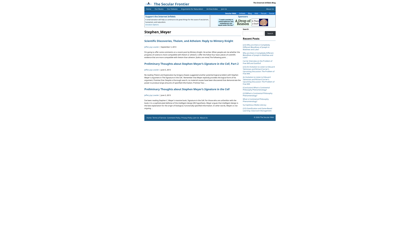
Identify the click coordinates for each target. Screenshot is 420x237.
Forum (263, 13)
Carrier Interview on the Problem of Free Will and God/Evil (257, 62)
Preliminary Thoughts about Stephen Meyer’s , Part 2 (191, 64)
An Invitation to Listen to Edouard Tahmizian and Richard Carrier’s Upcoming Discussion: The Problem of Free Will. (259, 80)
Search (246, 29)
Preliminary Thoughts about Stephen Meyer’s (186, 89)
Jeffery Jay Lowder (151, 47)
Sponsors (243, 16)
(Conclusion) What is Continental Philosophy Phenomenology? (256, 88)
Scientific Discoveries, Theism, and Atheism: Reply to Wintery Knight (188, 41)
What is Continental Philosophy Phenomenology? (256, 100)
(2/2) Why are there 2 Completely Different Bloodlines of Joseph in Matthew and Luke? (256, 47)
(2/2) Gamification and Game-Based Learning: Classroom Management (257, 109)
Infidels (242, 13)
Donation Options (152, 25)
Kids (256, 13)
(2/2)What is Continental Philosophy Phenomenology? (257, 94)
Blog (250, 13)
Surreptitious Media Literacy (254, 105)
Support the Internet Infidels (160, 16)
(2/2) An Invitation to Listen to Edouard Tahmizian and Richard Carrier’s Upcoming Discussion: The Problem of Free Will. (259, 70)
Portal (271, 13)
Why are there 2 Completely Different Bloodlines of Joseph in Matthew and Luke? (258, 55)
